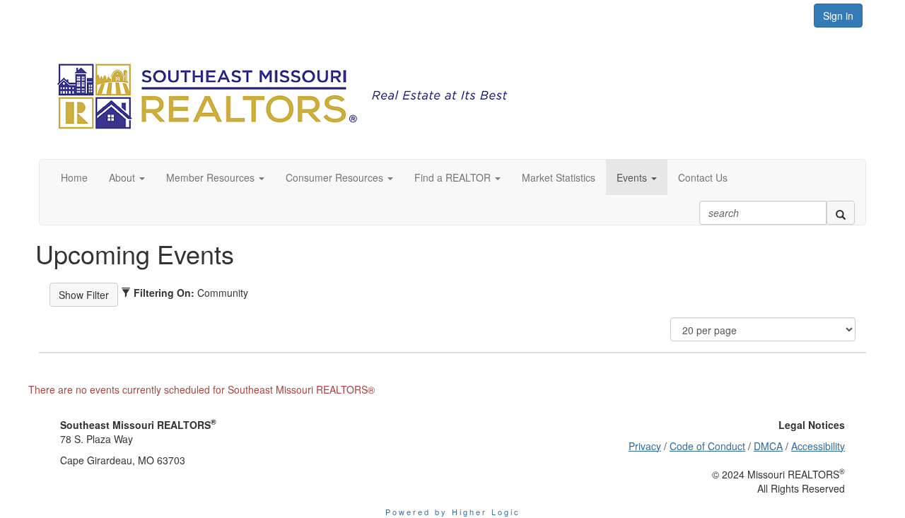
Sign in (838, 15)
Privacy (645, 446)
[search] (841, 213)
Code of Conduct (707, 446)
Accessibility (818, 446)
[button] (127, 177)
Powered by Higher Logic (452, 511)
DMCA (768, 446)
